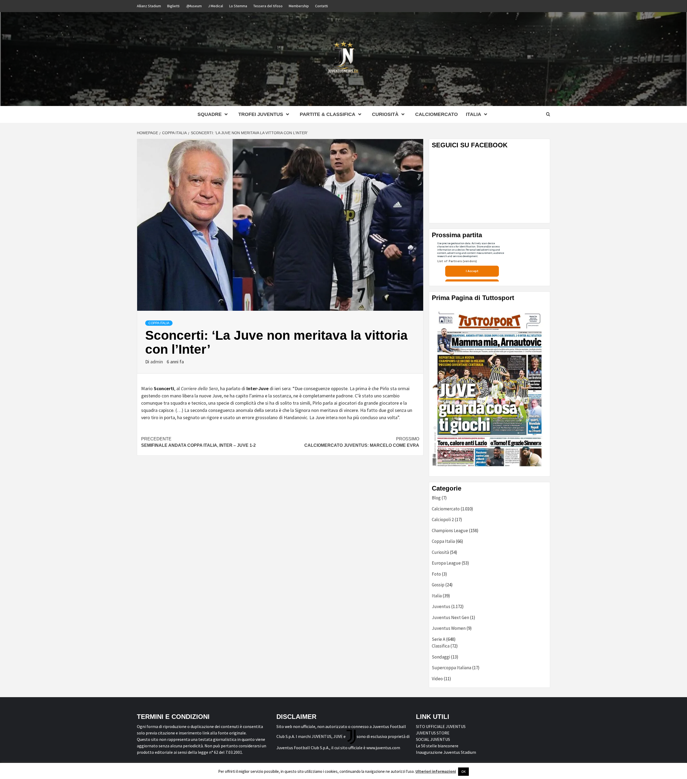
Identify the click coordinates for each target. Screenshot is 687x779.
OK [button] (463, 771)
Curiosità (385, 114)
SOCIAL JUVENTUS (433, 739)
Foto (436, 574)
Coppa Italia (158, 323)
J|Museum (194, 5)
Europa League (446, 563)
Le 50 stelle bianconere (437, 745)
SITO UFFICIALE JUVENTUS (441, 726)
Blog (436, 498)
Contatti (321, 5)
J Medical (215, 5)
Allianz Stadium (149, 5)
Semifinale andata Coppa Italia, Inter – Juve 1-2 (198, 442)
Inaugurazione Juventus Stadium (446, 752)
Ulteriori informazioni (435, 771)
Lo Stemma (238, 5)
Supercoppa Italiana (451, 668)
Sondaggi (441, 657)
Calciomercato (436, 114)
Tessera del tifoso (268, 5)
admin (157, 362)
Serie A (438, 639)
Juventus (441, 606)
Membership (299, 5)
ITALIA (473, 114)
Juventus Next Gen (450, 617)
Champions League (450, 530)
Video (437, 679)
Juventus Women (449, 628)
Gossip (438, 585)
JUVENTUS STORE (433, 733)
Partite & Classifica (327, 114)
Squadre (210, 114)
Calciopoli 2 (443, 519)
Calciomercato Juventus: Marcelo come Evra (361, 442)
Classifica (441, 646)
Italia (437, 596)
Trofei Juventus (260, 114)
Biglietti (173, 5)
